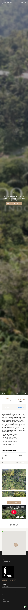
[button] (8, 472)
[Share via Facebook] (23, 393)
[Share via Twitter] (25, 393)
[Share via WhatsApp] (21, 393)
